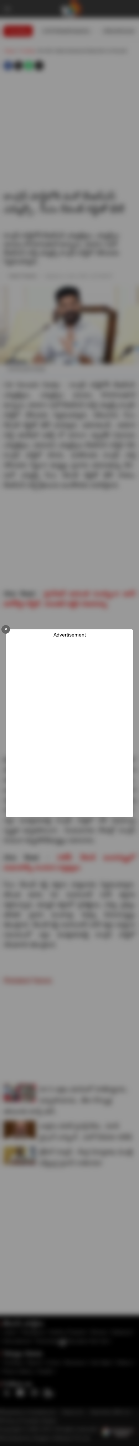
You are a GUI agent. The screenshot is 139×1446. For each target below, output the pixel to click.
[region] (69, 727)
